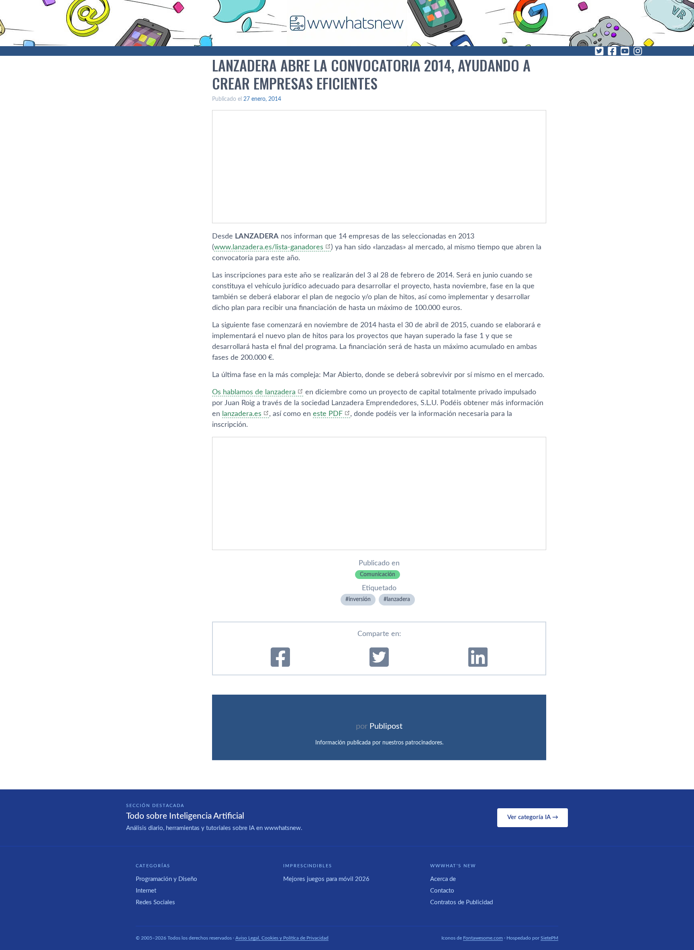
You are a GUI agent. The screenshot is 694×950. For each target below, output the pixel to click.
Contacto (442, 891)
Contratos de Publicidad (461, 902)
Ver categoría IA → (532, 817)
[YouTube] (625, 51)
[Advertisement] (379, 166)
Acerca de (443, 879)
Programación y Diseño (166, 879)
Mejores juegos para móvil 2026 (326, 879)
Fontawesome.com (483, 938)
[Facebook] (612, 51)
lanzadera (398, 599)
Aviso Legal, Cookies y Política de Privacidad (282, 938)
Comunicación (377, 574)
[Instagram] (638, 51)
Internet (146, 891)
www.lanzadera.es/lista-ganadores (268, 247)
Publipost (385, 726)
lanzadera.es (241, 414)
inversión (360, 599)
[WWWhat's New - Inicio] (347, 23)
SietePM (549, 938)
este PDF (328, 414)
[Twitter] (599, 51)
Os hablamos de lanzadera (254, 392)
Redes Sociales (155, 902)
